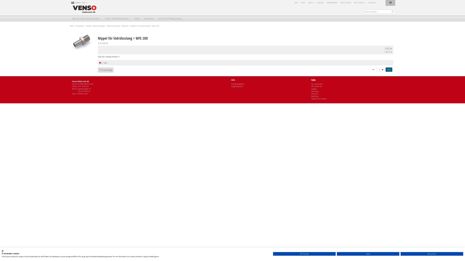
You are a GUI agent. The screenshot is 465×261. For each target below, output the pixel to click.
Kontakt (320, 3)
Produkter (80, 26)
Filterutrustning (113, 26)
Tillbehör (125, 26)
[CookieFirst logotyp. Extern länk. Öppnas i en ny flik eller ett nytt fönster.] (3, 251)
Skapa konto (345, 3)
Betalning (314, 96)
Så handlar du (316, 86)
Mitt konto (315, 91)
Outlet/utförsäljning (170, 18)
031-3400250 (83, 86)
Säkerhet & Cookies (318, 99)
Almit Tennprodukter (116, 18)
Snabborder (332, 3)
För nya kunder (317, 84)
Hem (296, 3)
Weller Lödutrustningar (85, 18)
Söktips (314, 89)
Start (303, 3)
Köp (389, 69)
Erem (137, 18)
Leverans (314, 94)
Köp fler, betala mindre (108, 56)
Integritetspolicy (237, 86)
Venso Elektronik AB (80, 81)
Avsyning (149, 18)
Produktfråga (107, 70)
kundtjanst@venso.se (85, 84)
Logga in (372, 3)
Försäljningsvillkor (237, 84)
